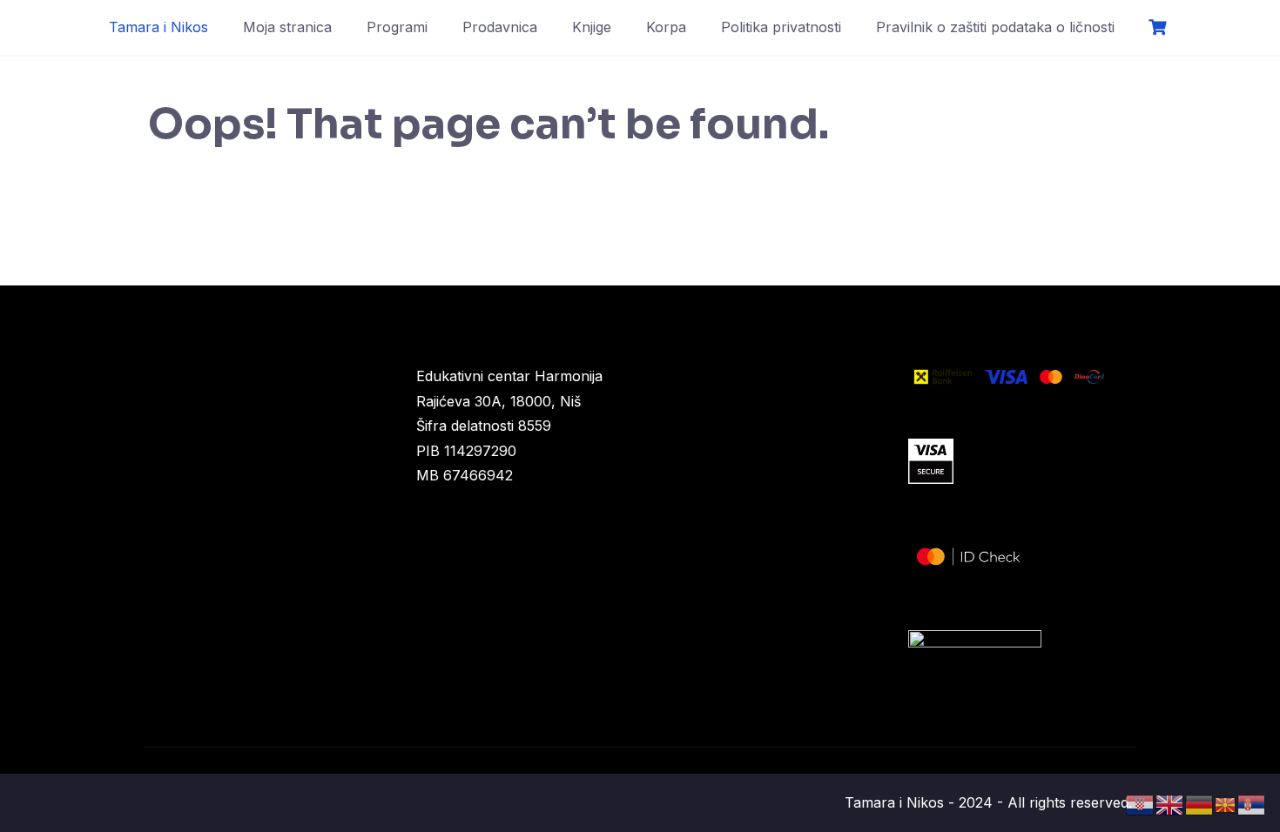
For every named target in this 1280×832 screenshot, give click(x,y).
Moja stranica (287, 27)
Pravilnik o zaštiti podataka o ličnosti (995, 27)
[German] (1200, 803)
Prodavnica (499, 27)
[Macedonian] (1226, 803)
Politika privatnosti (781, 27)
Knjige (591, 27)
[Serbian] (1252, 803)
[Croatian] (1140, 803)
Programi (397, 27)
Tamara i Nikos (158, 27)
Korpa (666, 27)
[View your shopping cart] (1160, 27)
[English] (1170, 803)
